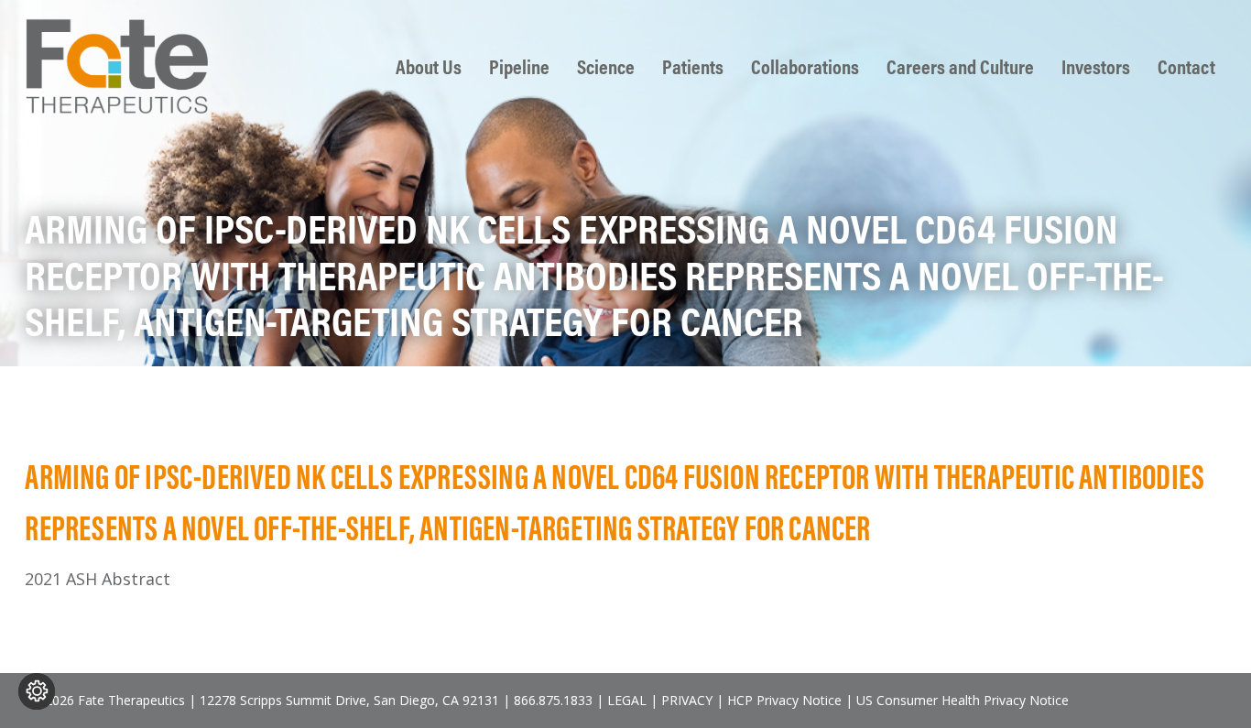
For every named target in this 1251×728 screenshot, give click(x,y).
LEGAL (627, 700)
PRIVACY (687, 700)
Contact (1186, 67)
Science (606, 67)
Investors (1095, 67)
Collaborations (805, 67)
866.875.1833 (553, 700)
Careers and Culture (960, 67)
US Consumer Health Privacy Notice (962, 700)
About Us (429, 67)
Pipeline (519, 67)
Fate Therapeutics (116, 66)
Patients (692, 67)
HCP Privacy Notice (784, 700)
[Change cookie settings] (36, 691)
